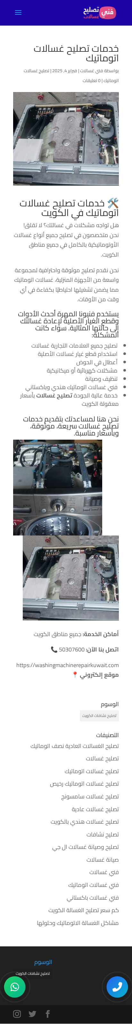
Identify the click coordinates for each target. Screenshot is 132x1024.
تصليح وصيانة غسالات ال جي (85, 847)
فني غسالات (91, 70)
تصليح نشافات (103, 834)
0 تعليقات (92, 80)
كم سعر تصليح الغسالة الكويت (83, 910)
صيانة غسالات (103, 859)
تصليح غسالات (98, 426)
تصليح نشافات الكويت (99, 715)
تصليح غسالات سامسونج (90, 796)
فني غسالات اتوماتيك (93, 885)
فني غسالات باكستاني (93, 897)
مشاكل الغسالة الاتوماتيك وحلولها (78, 923)
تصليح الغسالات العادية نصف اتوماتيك (74, 746)
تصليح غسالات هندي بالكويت (85, 821)
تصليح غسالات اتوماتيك (92, 771)
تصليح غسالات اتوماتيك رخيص (84, 783)
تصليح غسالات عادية (95, 809)
